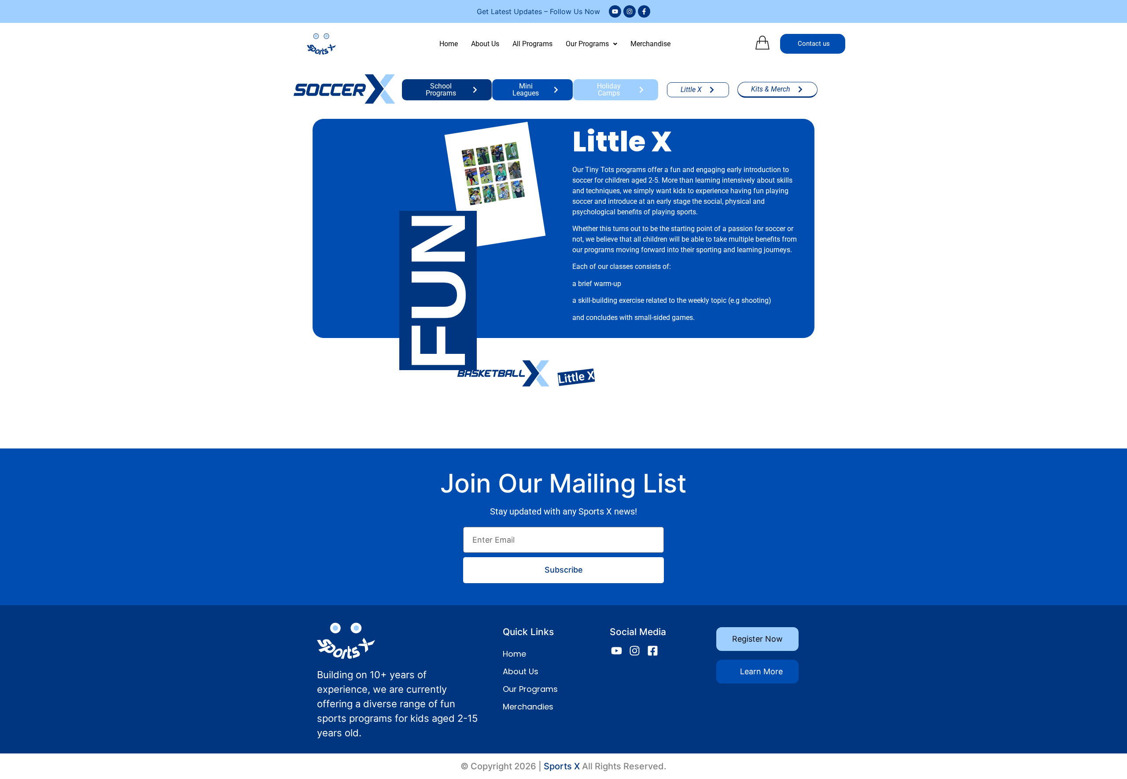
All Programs (532, 44)
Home (448, 44)
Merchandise (650, 44)
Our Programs (587, 44)
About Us (485, 44)
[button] (591, 44)
